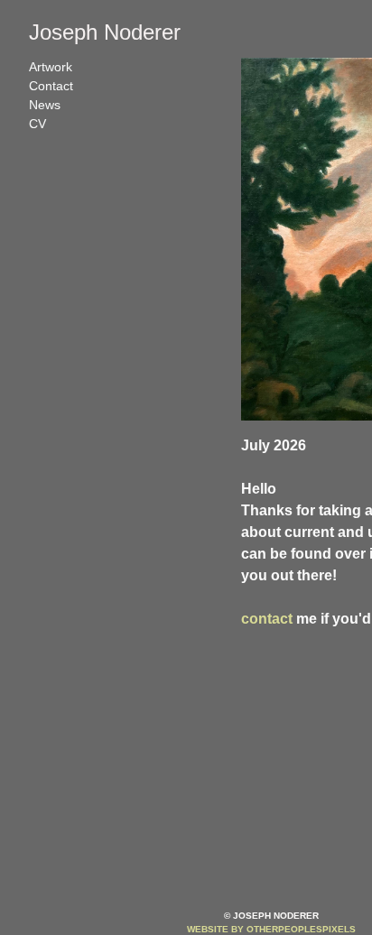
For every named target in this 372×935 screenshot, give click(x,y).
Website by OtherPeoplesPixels (271, 929)
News (44, 104)
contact (267, 618)
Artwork (50, 67)
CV (37, 123)
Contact (51, 86)
